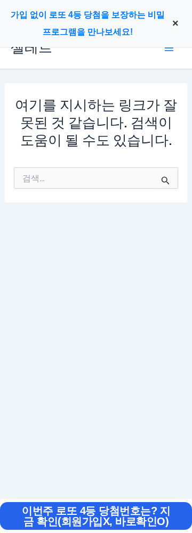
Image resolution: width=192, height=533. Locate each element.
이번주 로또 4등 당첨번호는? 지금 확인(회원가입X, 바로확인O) (96, 516)
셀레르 (31, 47)
